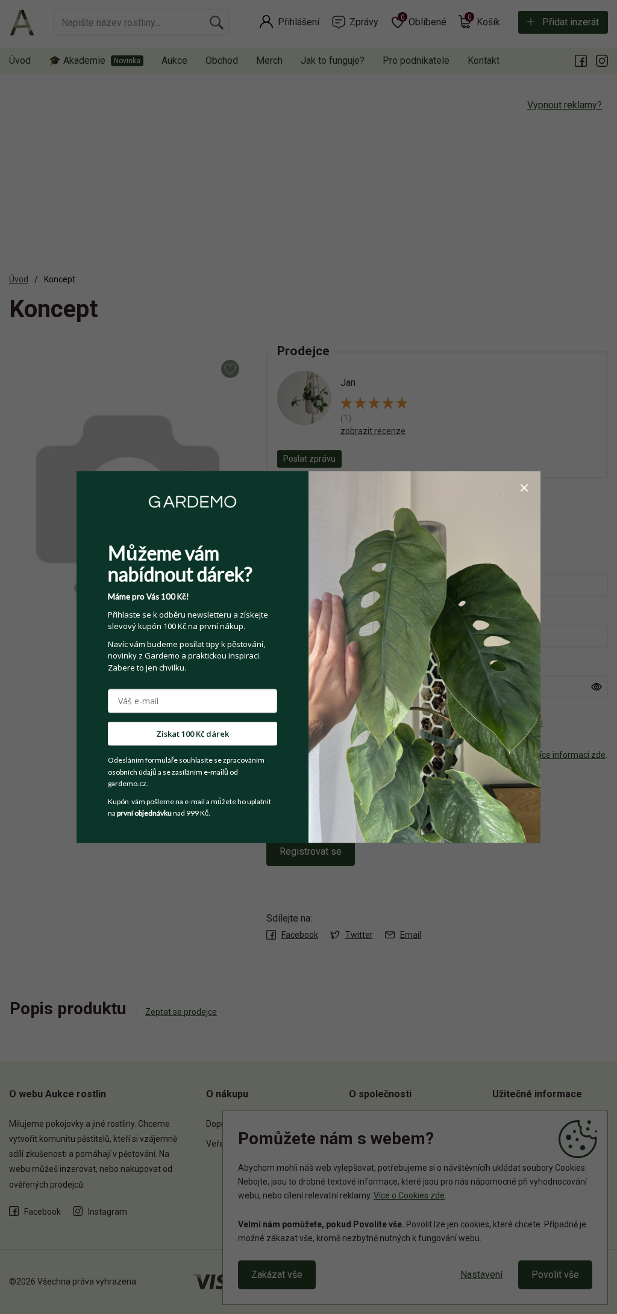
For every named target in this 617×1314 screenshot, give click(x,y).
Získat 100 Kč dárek (192, 733)
